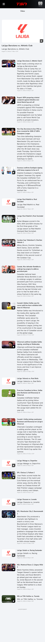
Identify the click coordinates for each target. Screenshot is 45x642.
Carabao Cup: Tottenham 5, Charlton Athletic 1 (29, 241)
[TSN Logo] (21, 4)
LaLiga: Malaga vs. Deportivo (27, 461)
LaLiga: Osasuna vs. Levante (27, 499)
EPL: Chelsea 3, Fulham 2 (26, 472)
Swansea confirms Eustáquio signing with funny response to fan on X (29, 169)
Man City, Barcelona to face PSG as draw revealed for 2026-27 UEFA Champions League (29, 131)
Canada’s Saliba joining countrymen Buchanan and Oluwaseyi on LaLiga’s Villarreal (30, 421)
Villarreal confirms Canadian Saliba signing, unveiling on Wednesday (29, 343)
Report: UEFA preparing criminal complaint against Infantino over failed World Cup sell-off (28, 99)
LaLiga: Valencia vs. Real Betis (27, 378)
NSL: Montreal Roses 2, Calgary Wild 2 (30, 566)
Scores (40, 6)
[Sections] (4, 4)
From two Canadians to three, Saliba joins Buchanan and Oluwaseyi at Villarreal (29, 392)
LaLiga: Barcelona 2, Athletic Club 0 (29, 61)
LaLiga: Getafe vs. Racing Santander (29, 550)
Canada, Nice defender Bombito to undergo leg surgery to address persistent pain (29, 268)
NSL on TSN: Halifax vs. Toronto (28, 596)
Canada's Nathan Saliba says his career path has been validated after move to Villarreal (29, 305)
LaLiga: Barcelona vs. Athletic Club (17, 45)
